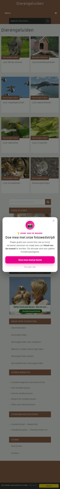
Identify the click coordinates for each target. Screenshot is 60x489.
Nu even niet (30, 267)
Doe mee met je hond (30, 259)
